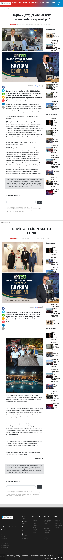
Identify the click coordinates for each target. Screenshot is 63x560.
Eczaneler (46, 526)
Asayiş (47, 2)
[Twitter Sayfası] (4, 526)
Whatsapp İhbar (5, 545)
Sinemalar (46, 532)
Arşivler (26, 531)
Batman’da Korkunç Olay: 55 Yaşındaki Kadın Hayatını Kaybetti (55, 86)
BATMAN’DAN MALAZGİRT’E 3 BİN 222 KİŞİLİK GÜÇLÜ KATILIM (55, 149)
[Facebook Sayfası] (2, 526)
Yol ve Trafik (47, 522)
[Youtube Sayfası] (10, 526)
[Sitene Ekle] (5, 529)
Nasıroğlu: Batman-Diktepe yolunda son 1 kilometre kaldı (55, 69)
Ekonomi (14, 2)
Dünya (20, 2)
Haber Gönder (4, 547)
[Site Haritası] (2, 529)
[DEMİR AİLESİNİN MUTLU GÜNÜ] (22, 257)
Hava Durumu (47, 520)
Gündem (9, 8)
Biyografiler (58, 523)
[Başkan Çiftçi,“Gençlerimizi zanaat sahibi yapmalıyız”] (22, 39)
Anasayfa (3, 8)
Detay (47, 558)
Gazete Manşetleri (46, 538)
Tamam (54, 558)
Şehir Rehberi (47, 535)
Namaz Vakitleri (46, 524)
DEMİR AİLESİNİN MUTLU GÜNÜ (55, 35)
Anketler (57, 522)
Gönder (40, 202)
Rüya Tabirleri (58, 525)
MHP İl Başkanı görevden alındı (55, 173)
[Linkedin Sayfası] (13, 526)
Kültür (25, 2)
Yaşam (8, 222)
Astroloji (57, 527)
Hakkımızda (4, 535)
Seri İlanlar (46, 534)
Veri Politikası (4, 538)
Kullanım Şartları (5, 543)
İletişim (26, 538)
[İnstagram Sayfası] (7, 526)
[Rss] (16, 526)
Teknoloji (31, 2)
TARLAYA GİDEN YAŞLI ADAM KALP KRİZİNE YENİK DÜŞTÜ (55, 132)
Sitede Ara (57, 520)
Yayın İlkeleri (4, 536)
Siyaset (42, 2)
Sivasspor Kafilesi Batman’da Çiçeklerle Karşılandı (54, 59)
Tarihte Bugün (47, 530)
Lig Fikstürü (46, 528)
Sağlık (36, 2)
